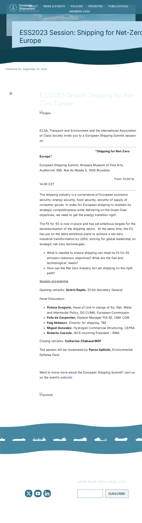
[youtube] (38, 493)
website (66, 377)
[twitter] (28, 493)
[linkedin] (47, 493)
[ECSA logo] (25, 5)
